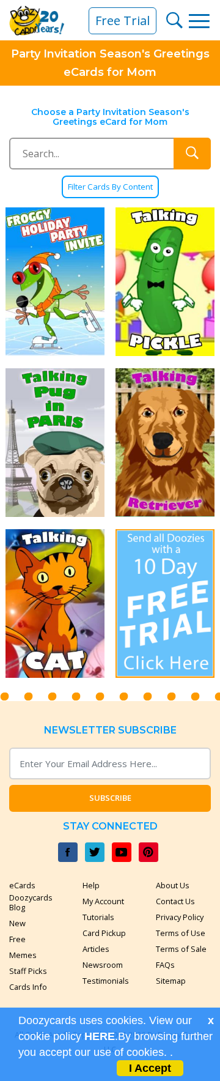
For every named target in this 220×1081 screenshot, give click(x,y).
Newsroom (102, 965)
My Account (103, 901)
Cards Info (28, 987)
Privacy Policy (180, 917)
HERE (99, 1036)
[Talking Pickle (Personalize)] (165, 281)
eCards (22, 885)
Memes (23, 955)
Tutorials (98, 917)
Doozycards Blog (31, 902)
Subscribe (110, 797)
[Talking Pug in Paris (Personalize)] (55, 442)
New (17, 923)
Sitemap (171, 981)
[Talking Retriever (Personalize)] (165, 442)
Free (17, 939)
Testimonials (105, 981)
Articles (95, 949)
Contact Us (175, 901)
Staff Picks (28, 971)
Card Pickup (104, 933)
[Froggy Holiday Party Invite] (55, 281)
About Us (172, 885)
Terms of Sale (181, 949)
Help (91, 885)
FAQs (165, 965)
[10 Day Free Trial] (165, 603)
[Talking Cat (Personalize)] (55, 603)
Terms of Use (180, 933)
